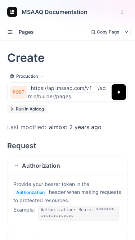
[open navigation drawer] (122, 12)
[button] (67, 165)
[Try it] (119, 92)
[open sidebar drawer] (10, 32)
